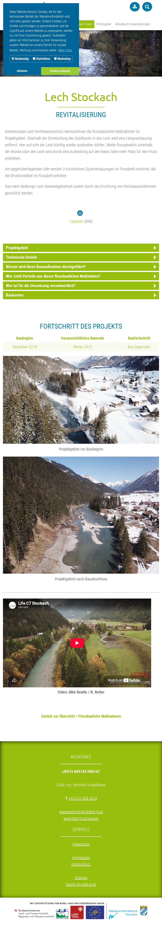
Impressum (81, 857)
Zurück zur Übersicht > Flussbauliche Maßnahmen (81, 716)
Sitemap (81, 877)
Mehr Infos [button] (65, 50)
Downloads (81, 844)
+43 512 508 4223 (82, 798)
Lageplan (76, 221)
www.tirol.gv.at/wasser (81, 818)
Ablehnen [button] (22, 71)
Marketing (64, 59)
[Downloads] (134, 7)
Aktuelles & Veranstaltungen (132, 24)
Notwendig (21, 59)
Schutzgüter (103, 24)
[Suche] (146, 7)
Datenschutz (81, 864)
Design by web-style (81, 884)
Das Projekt (85, 24)
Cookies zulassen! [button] (60, 71)
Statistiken (42, 59)
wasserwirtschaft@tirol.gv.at (81, 811)
